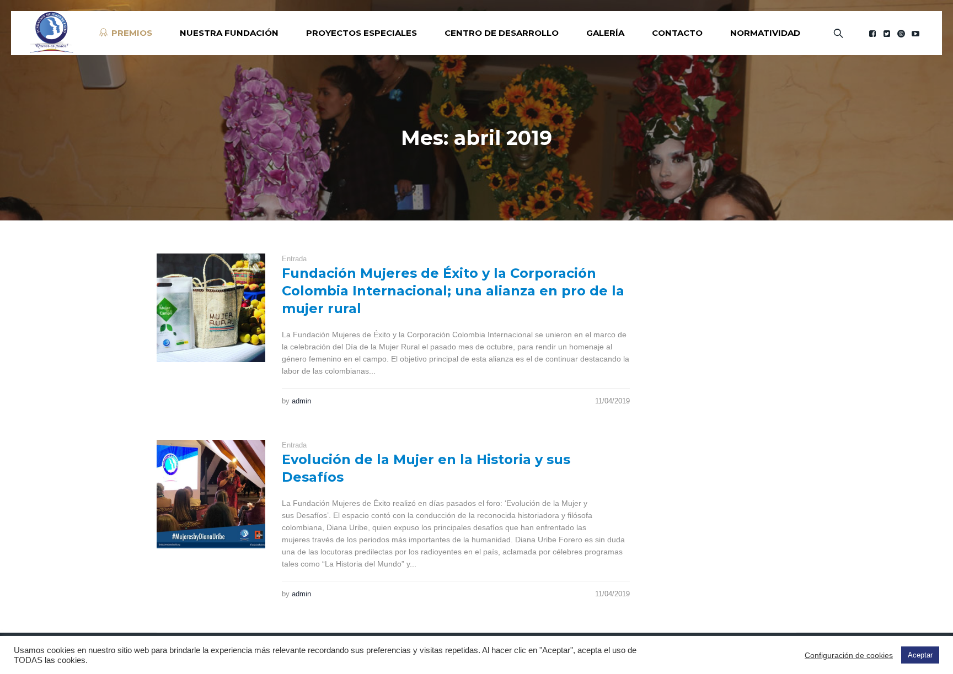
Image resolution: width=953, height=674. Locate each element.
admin (301, 401)
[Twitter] (886, 33)
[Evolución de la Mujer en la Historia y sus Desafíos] (211, 494)
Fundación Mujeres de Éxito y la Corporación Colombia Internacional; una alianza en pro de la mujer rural (453, 290)
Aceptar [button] (920, 655)
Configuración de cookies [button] (849, 655)
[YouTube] (915, 33)
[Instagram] (901, 33)
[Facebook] (872, 33)
